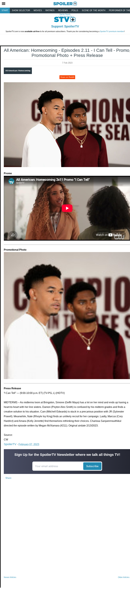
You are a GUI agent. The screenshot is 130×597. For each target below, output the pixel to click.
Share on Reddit (67, 77)
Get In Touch (65, 14)
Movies (38, 10)
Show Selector (21, 10)
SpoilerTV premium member (112, 31)
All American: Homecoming (17, 71)
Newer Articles (10, 577)
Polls (75, 10)
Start (5, 10)
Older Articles (123, 577)
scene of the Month (93, 10)
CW (6, 439)
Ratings (50, 10)
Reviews (63, 10)
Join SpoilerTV (65, 17)
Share (8, 478)
